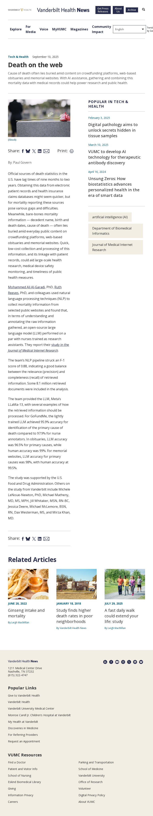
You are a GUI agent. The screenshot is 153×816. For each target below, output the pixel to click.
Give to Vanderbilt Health (24, 695)
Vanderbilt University (91, 775)
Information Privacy (20, 795)
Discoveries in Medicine (23, 728)
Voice (44, 29)
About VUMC (86, 802)
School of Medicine (90, 769)
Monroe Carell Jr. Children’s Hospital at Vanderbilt (39, 715)
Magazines (79, 29)
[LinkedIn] (135, 662)
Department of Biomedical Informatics (111, 231)
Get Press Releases (103, 10)
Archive (132, 10)
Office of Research (90, 782)
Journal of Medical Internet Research (112, 247)
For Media (31, 29)
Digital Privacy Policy (91, 795)
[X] (129, 662)
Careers (13, 802)
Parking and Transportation (96, 762)
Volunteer (84, 788)
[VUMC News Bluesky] (141, 662)
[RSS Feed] (105, 662)
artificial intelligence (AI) (110, 217)
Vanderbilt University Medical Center (31, 708)
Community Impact (101, 29)
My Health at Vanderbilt (23, 722)
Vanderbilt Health (19, 702)
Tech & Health (18, 57)
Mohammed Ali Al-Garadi (26, 287)
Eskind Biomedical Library (24, 782)
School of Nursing (19, 775)
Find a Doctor (17, 762)
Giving (12, 788)
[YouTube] (117, 662)
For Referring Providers (23, 735)
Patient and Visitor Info (22, 769)
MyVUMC (59, 29)
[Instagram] (123, 662)
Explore (16, 29)
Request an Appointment (24, 741)
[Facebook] (111, 662)
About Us (118, 10)
